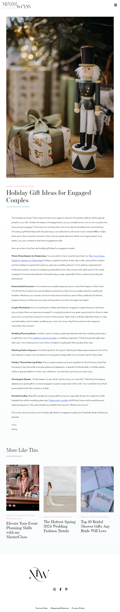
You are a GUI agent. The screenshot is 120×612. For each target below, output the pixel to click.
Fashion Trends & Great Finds (20, 186)
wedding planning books (44, 337)
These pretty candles (58, 400)
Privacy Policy (78, 608)
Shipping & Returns (60, 608)
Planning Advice (14, 518)
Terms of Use (41, 608)
